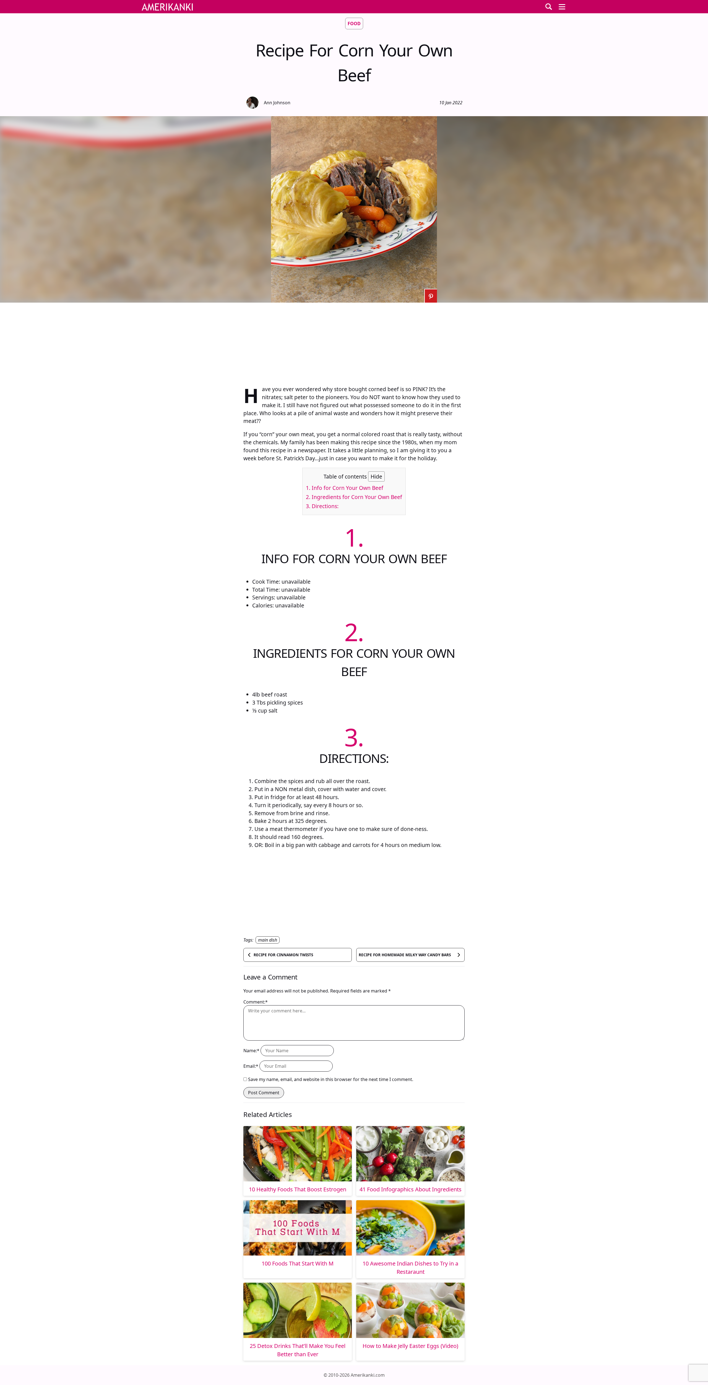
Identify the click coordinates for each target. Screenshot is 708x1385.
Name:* (251, 1051)
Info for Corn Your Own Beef (344, 488)
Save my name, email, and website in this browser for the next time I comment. (330, 1079)
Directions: (322, 506)
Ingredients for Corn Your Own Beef (354, 497)
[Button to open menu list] (562, 6)
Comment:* (255, 1002)
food (354, 23)
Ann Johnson (277, 103)
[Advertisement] (354, 341)
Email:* (250, 1066)
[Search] (548, 6)
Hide (376, 476)
